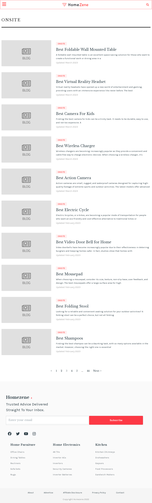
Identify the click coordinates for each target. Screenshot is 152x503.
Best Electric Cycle (72, 210)
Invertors (58, 463)
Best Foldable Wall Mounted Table (86, 50)
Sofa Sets (15, 469)
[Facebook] (9, 433)
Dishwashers (102, 457)
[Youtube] (26, 433)
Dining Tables (17, 457)
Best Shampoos (69, 338)
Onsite (61, 43)
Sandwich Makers (104, 474)
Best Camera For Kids (75, 114)
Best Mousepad (69, 274)
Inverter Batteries (62, 474)
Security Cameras (62, 469)
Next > (97, 370)
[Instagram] (34, 433)
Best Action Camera (73, 178)
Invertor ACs (59, 457)
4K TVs (56, 452)
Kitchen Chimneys (105, 452)
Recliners (15, 463)
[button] (30, 493)
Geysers (99, 463)
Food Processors (104, 469)
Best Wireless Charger (75, 146)
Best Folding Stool (72, 306)
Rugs (13, 474)
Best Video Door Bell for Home (83, 242)
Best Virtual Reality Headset (81, 82)
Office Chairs (17, 452)
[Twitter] (18, 433)
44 (88, 370)
